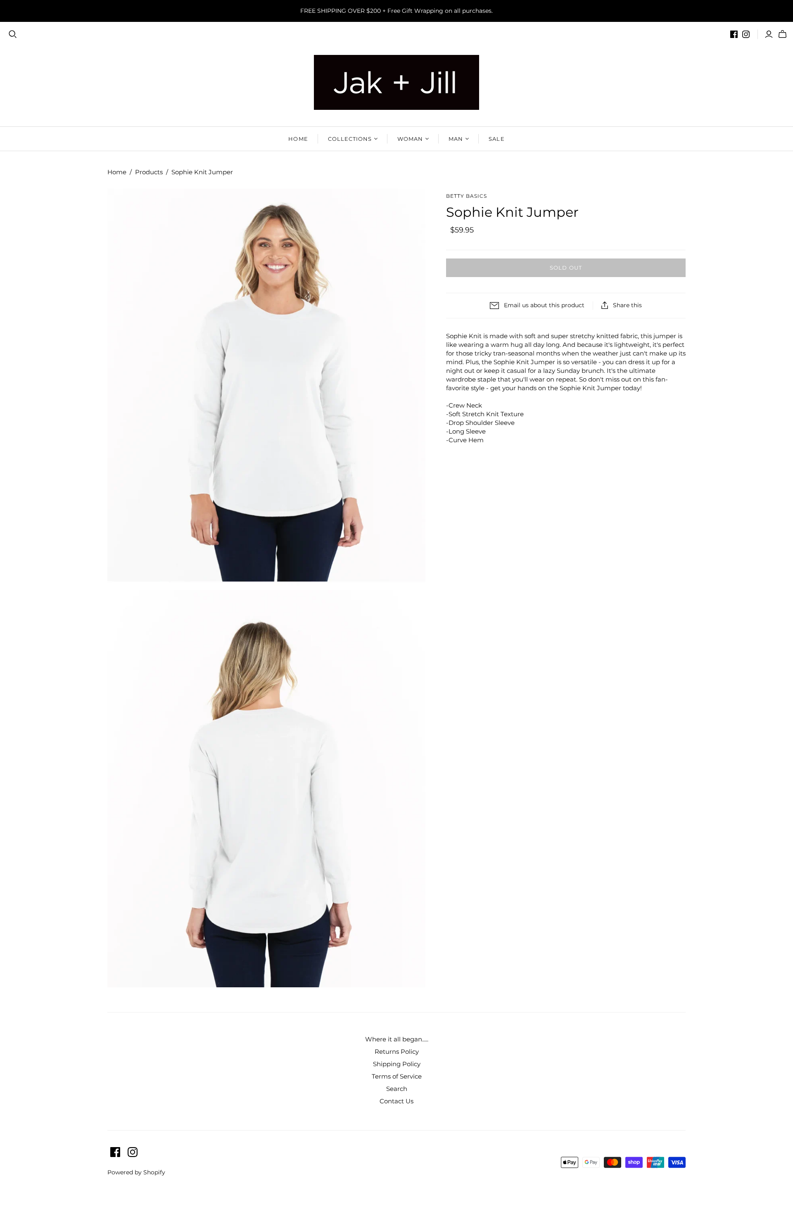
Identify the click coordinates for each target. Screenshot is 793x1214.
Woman (410, 138)
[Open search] (13, 34)
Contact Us (396, 1101)
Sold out (566, 267)
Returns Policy (397, 1051)
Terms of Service (397, 1076)
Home (298, 138)
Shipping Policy (396, 1064)
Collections (350, 138)
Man (456, 138)
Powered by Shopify (136, 1172)
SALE (496, 138)
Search (396, 1089)
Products (149, 172)
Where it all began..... (396, 1039)
